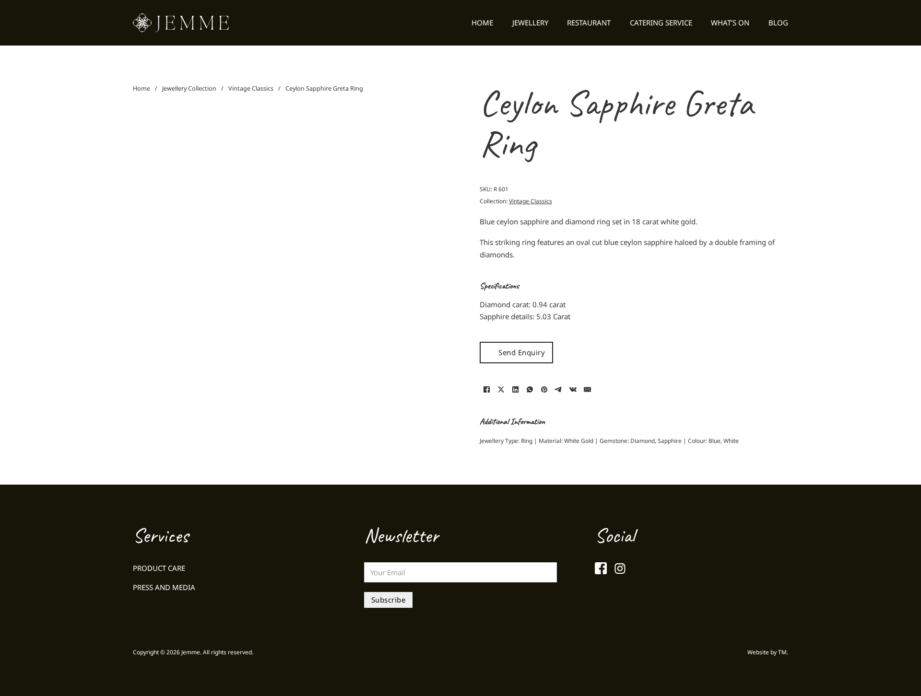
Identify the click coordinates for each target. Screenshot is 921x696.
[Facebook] (487, 389)
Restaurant (589, 22)
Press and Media (164, 587)
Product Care (159, 568)
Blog (778, 22)
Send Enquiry (521, 352)
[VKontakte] (573, 389)
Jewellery (530, 22)
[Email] (587, 389)
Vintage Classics (250, 88)
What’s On (730, 22)
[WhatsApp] (530, 389)
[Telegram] (559, 389)
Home (482, 22)
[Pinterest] (544, 389)
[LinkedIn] (515, 389)
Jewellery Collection (189, 88)
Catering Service (661, 22)
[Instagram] (620, 568)
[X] (501, 389)
